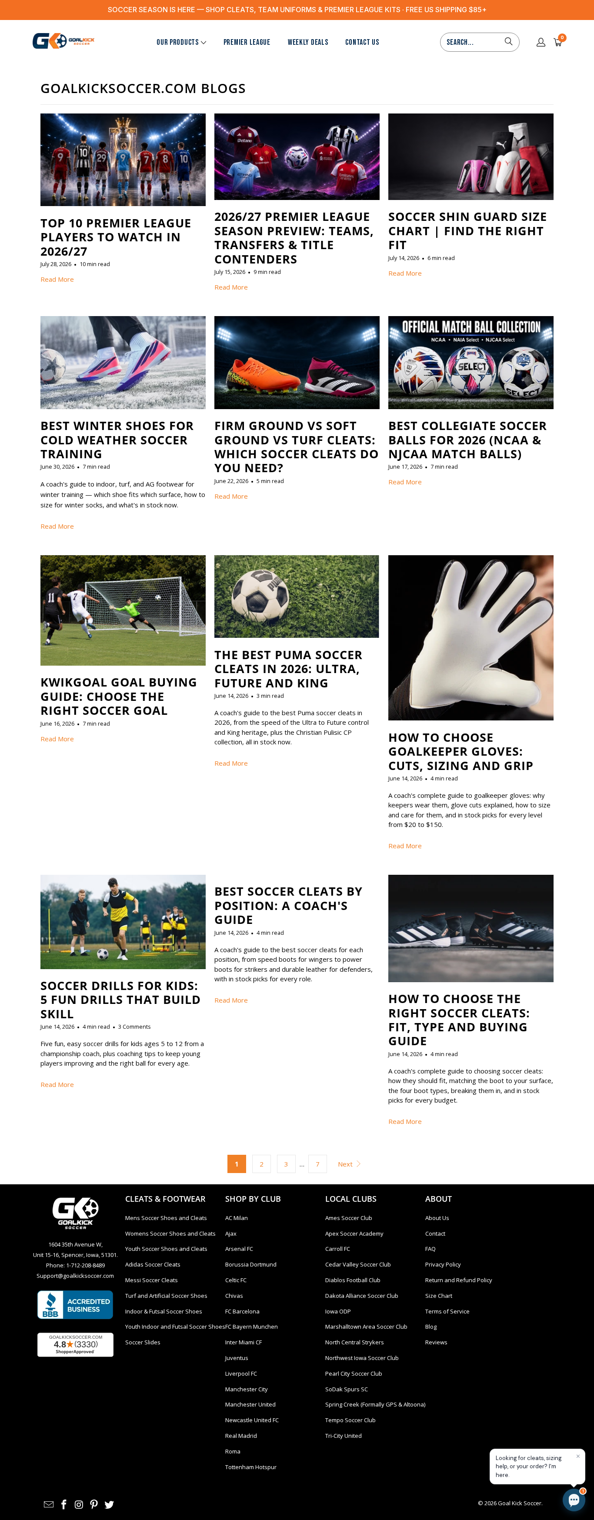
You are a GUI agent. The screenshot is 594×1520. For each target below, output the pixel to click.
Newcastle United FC (252, 1420)
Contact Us (362, 42)
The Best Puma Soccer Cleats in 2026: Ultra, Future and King (288, 669)
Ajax (231, 1233)
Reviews (436, 1342)
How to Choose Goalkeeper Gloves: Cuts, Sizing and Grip (461, 751)
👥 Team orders (493, 1455)
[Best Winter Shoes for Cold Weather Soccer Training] (123, 362)
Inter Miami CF (243, 1342)
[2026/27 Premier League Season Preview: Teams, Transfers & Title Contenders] (297, 156)
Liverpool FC (241, 1373)
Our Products (178, 42)
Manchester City (246, 1389)
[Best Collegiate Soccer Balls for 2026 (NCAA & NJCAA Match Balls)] (471, 362)
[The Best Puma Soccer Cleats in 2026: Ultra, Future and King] (297, 596)
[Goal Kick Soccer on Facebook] (64, 1505)
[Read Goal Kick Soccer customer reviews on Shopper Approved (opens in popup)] (75, 1345)
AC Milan (236, 1218)
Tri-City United (343, 1436)
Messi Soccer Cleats (151, 1280)
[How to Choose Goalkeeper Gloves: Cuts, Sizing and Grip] (471, 637)
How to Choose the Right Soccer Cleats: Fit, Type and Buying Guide (459, 1019)
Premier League (247, 42)
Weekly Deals (308, 42)
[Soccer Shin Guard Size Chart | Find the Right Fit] (471, 156)
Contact (435, 1233)
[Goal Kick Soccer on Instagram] (79, 1505)
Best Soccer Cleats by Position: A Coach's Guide (288, 905)
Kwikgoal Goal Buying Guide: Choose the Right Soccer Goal (118, 696)
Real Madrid (241, 1436)
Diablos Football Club (352, 1280)
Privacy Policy (443, 1264)
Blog (431, 1326)
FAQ (430, 1249)
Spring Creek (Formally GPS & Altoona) (375, 1404)
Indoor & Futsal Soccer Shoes (163, 1311)
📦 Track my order (444, 1436)
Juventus (236, 1358)
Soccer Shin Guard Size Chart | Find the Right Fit (467, 230)
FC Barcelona (242, 1311)
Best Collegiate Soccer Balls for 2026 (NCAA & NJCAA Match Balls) (467, 439)
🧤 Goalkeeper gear (499, 1416)
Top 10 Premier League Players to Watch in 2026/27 (115, 237)
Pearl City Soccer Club (353, 1373)
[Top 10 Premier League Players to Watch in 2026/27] (123, 160)
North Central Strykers (354, 1342)
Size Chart (438, 1296)
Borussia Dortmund (251, 1264)
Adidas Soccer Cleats (152, 1264)
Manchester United (250, 1404)
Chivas (234, 1296)
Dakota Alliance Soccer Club (361, 1296)
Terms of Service (447, 1311)
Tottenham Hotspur (251, 1467)
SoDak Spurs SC (346, 1389)
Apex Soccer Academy (354, 1233)
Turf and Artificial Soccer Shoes (166, 1296)
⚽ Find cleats (439, 1416)
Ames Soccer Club (348, 1218)
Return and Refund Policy (458, 1280)
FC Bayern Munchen (251, 1326)
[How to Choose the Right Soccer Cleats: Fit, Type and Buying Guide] (471, 928)
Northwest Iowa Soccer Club (362, 1358)
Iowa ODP (338, 1311)
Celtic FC (236, 1280)
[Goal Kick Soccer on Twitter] (109, 1505)
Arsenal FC (239, 1249)
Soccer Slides (142, 1342)
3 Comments (134, 1026)
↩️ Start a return (505, 1436)
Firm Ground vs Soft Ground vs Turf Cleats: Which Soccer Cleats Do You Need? (296, 446)
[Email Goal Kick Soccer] (49, 1505)
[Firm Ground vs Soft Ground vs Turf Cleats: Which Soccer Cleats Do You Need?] (297, 362)
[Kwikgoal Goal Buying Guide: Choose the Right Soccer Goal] (123, 610)
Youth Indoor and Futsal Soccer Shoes (175, 1326)
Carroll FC (337, 1249)
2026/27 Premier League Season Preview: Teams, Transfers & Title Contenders (294, 237)
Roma (232, 1451)
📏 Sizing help (438, 1455)
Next (346, 1164)
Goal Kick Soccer (519, 1503)
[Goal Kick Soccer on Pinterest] (94, 1505)
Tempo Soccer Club (350, 1420)
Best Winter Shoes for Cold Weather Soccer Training (117, 439)
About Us (437, 1218)
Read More (57, 279)
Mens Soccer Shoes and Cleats (166, 1218)
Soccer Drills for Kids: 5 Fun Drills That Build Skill (120, 999)
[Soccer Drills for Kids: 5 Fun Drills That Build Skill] (123, 922)
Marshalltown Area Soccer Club (366, 1326)
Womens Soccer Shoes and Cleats (170, 1233)
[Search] (509, 42)
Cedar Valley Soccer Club (358, 1264)
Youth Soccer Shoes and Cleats (166, 1249)
